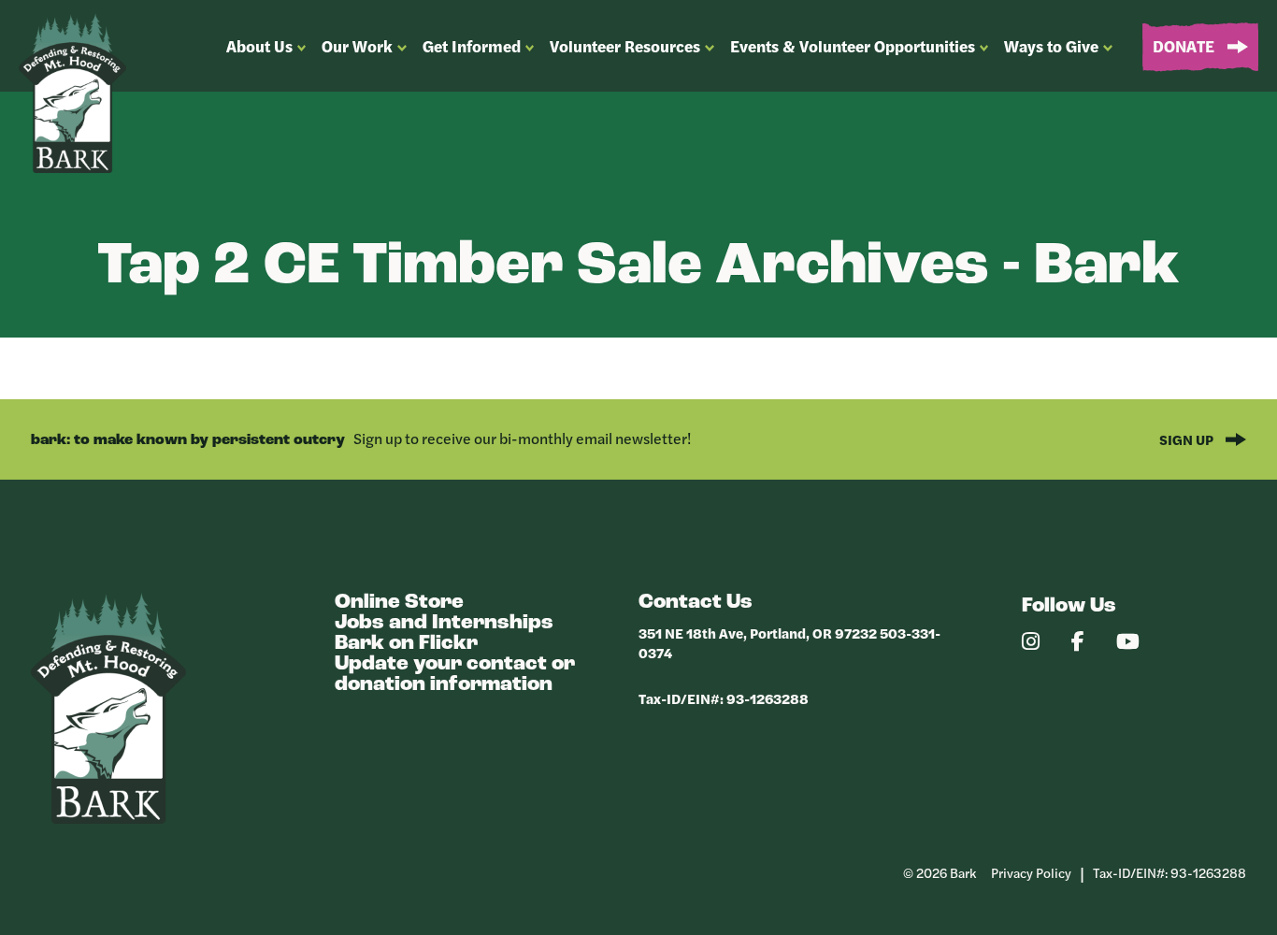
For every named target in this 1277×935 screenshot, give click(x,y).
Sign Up (1187, 439)
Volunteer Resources (625, 46)
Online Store (399, 602)
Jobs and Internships (444, 623)
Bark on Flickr (406, 643)
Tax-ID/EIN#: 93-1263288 (723, 698)
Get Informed (472, 46)
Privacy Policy (1031, 872)
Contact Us (695, 602)
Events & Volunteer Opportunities (852, 46)
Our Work (357, 46)
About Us (259, 46)
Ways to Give (1051, 46)
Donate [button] (1185, 46)
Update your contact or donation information (455, 675)
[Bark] (108, 819)
